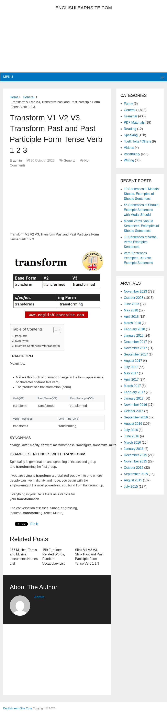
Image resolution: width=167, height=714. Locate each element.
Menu (8, 77)
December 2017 (135, 341)
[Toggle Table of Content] (55, 329)
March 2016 (132, 442)
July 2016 (131, 430)
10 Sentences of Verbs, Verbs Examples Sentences (140, 241)
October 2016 (133, 411)
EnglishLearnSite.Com (83, 7)
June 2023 (131, 304)
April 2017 (131, 379)
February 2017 (134, 392)
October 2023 (133, 297)
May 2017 (131, 373)
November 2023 (135, 291)
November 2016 (135, 404)
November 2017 (135, 348)
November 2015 (135, 461)
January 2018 (134, 335)
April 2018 (131, 316)
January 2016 (134, 448)
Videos (129, 147)
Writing (129, 160)
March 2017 (132, 386)
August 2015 (133, 480)
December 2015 (135, 455)
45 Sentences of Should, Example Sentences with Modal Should (141, 209)
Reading (130, 129)
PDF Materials (134, 122)
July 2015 (131, 486)
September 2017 (136, 354)
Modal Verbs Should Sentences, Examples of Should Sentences (141, 225)
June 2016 (131, 436)
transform (21, 335)
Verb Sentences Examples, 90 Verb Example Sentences (138, 258)
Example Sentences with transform (37, 345)
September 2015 (136, 474)
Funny (128, 103)
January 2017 (134, 398)
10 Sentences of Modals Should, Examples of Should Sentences (141, 193)
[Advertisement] (40, 44)
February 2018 (134, 329)
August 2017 (133, 360)
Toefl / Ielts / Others (137, 141)
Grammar (130, 116)
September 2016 (136, 417)
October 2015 (133, 467)
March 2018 (132, 323)
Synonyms (22, 340)
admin (17, 160)
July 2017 (131, 367)
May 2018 (131, 310)
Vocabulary (132, 154)
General (69, 160)
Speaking (131, 135)
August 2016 (133, 423)
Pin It (34, 524)
